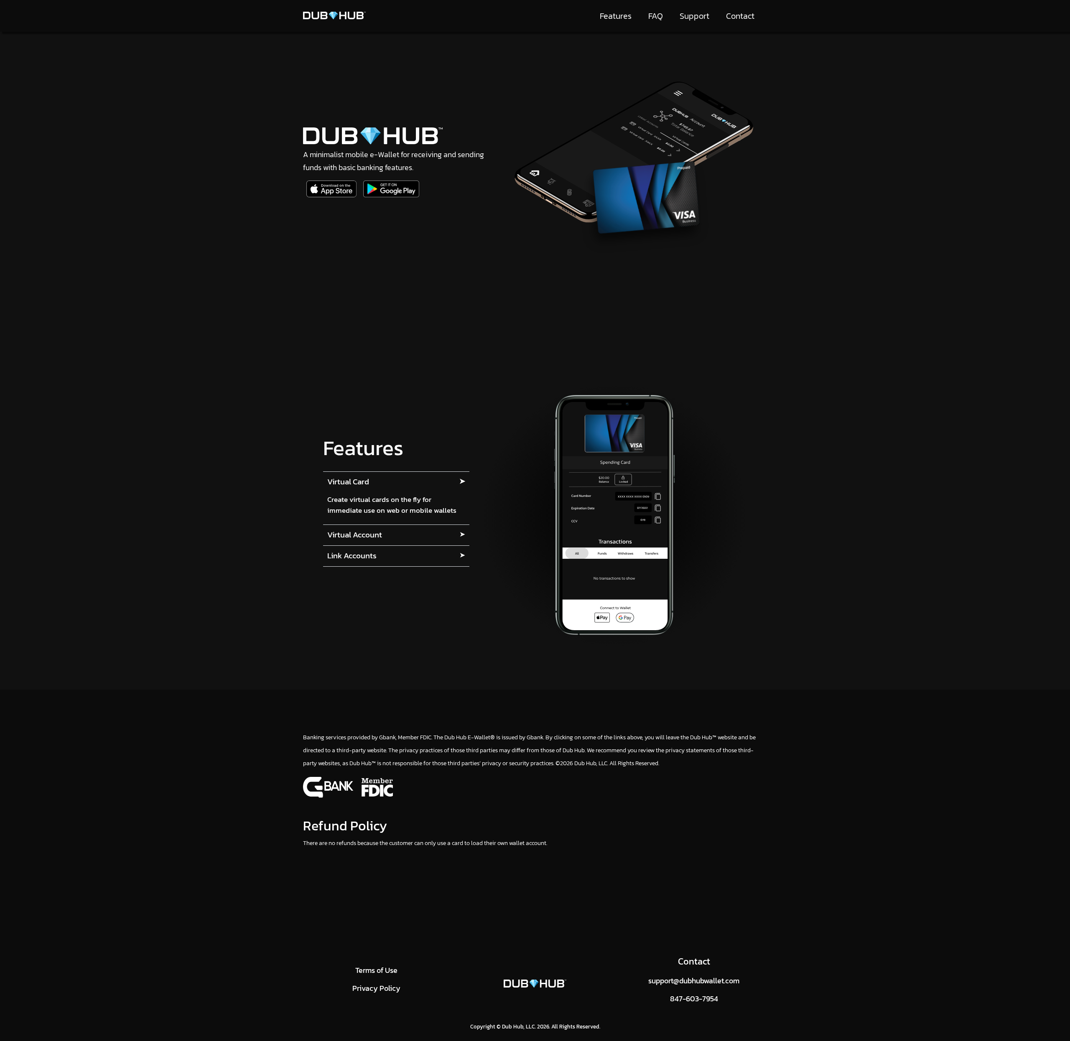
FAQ (655, 16)
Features (616, 16)
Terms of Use (376, 970)
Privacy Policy (376, 988)
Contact (740, 16)
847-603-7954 (694, 998)
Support (694, 16)
